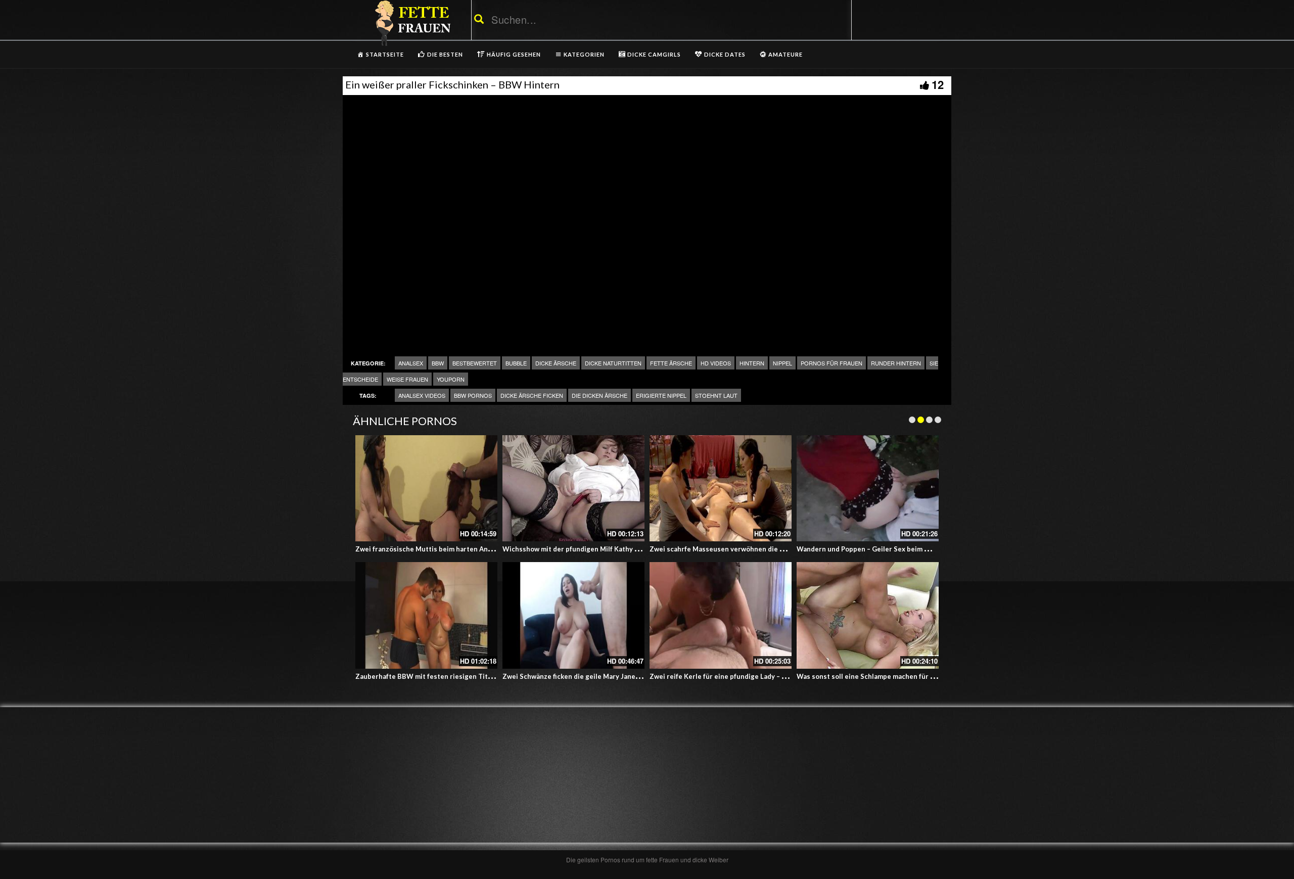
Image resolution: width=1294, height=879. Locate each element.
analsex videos (421, 395)
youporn (451, 379)
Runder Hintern (896, 363)
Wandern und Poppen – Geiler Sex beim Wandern (875, 549)
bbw (438, 363)
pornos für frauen (831, 363)
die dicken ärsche (599, 395)
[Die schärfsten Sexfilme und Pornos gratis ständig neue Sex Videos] (411, 23)
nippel (782, 363)
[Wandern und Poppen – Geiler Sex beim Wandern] (868, 488)
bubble (516, 363)
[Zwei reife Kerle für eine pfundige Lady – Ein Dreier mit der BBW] (721, 615)
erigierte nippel (661, 395)
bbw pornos (473, 395)
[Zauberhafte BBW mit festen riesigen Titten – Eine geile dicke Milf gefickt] (426, 615)
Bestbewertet (474, 363)
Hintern (752, 363)
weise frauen (407, 379)
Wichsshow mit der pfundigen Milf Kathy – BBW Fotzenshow (599, 549)
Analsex (410, 363)
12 (938, 84)
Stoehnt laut (716, 395)
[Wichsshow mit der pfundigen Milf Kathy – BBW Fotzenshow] (573, 488)
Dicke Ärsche (555, 363)
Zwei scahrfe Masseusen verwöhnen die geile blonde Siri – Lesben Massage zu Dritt (784, 549)
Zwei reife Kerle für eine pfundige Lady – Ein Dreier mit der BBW (753, 676)
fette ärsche (671, 363)
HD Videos (716, 363)
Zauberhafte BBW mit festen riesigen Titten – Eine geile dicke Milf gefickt (474, 676)
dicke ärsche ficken (531, 395)
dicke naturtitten (613, 363)
